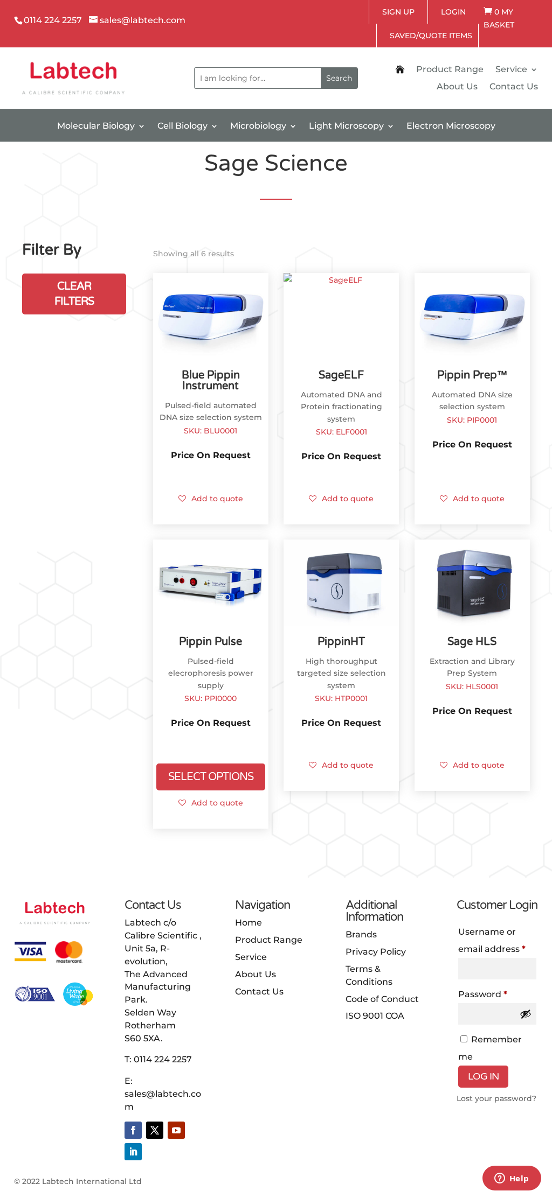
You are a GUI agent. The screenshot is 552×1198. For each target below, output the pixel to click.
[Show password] (526, 1014)
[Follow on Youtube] (176, 1130)
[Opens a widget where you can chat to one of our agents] (511, 1179)
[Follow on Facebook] (133, 1130)
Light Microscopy (346, 126)
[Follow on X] (154, 1130)
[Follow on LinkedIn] (133, 1151)
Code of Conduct (382, 999)
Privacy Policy (376, 952)
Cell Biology (182, 126)
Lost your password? (496, 1098)
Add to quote (217, 498)
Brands (361, 934)
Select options (210, 776)
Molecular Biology (96, 126)
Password (497, 994)
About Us (457, 87)
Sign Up (398, 12)
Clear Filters (74, 294)
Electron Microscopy (450, 126)
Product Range (450, 70)
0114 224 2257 (163, 1059)
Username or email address (497, 940)
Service (511, 70)
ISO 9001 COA (375, 1016)
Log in (483, 1076)
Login (453, 12)
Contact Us (513, 87)
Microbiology (258, 126)
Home (248, 922)
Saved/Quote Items (431, 35)
